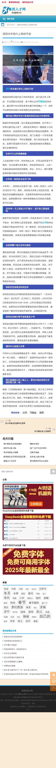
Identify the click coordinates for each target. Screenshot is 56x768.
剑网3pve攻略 (9, 665)
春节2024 (11, 24)
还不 (28, 621)
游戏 (23, 611)
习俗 (21, 588)
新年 (5, 603)
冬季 (16, 593)
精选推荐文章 (50, 694)
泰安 (28, 607)
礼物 (6, 617)
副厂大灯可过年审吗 (38, 448)
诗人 (20, 621)
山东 (22, 597)
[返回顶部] (53, 688)
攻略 (46, 598)
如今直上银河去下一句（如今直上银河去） (21, 669)
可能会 (41, 101)
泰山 (35, 608)
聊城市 (34, 617)
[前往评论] (53, 681)
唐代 (30, 593)
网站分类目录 (40, 694)
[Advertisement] (28, 740)
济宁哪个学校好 (10, 645)
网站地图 (17, 697)
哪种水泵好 (34, 443)
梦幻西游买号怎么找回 (39, 461)
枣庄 (6, 607)
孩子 (44, 594)
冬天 (7, 593)
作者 (27, 589)
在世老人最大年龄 (37, 456)
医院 (23, 593)
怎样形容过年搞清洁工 (13, 640)
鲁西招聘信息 (14, 2)
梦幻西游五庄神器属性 (13, 443)
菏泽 (12, 621)
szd (9, 42)
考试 (18, 617)
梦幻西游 (17, 607)
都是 (36, 621)
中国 (13, 588)
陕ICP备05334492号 (35, 697)
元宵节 (42, 588)
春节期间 (34, 602)
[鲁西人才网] (28, 10)
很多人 (30, 598)
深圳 (8, 88)
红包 (12, 617)
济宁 (7, 611)
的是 (47, 612)
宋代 (7, 597)
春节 (22, 602)
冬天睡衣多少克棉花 (42, 431)
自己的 (44, 616)
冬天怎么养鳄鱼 (10, 653)
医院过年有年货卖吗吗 (13, 636)
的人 (39, 611)
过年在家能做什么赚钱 (13, 661)
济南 (43, 607)
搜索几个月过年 (10, 461)
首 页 (4, 2)
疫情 (30, 611)
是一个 (44, 603)
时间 (12, 602)
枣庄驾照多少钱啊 (11, 452)
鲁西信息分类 (27, 2)
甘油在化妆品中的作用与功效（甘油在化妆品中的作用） (27, 674)
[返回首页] (53, 675)
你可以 (34, 589)
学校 (38, 593)
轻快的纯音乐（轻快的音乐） (16, 649)
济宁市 (15, 612)
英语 (5, 621)
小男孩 (28, 709)
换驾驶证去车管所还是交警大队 (16, 456)
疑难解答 (24, 697)
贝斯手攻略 (34, 452)
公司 (44, 222)
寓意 (14, 598)
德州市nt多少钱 (10, 448)
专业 (6, 588)
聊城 (26, 616)
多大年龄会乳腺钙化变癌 (15, 423)
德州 (38, 597)
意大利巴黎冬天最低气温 (14, 657)
